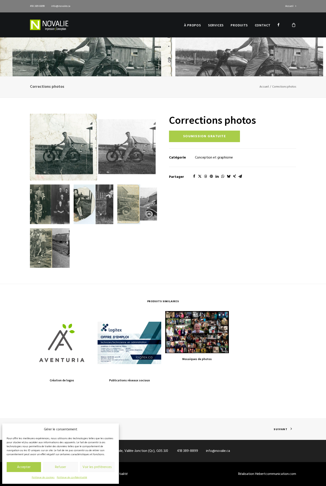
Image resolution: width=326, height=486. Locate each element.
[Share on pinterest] (211, 176)
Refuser (60, 467)
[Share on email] (240, 176)
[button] (93, 147)
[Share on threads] (205, 176)
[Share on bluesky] (228, 176)
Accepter (24, 467)
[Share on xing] (234, 176)
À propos (192, 25)
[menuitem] (290, 6)
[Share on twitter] (199, 176)
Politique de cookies (43, 477)
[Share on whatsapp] (223, 176)
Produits (239, 25)
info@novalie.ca (60, 6)
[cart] (294, 24)
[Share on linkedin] (217, 176)
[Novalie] (49, 24)
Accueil (289, 6)
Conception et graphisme (214, 158)
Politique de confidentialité (72, 477)
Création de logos (62, 380)
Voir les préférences (97, 467)
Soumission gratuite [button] (204, 136)
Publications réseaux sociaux (129, 380)
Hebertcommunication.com (275, 474)
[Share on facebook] (194, 176)
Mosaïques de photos (197, 359)
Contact (263, 25)
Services (216, 25)
